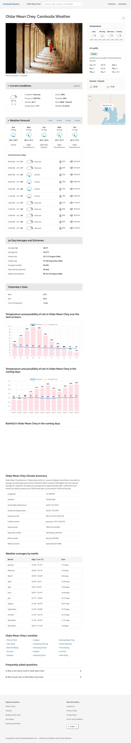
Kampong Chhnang (40, 644)
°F (15, 104)
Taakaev (36, 640)
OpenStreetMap (115, 124)
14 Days (68, 120)
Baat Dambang (12, 647)
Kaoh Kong (63, 655)
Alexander (15, 76)
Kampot (36, 651)
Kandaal (10, 655)
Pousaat (10, 651)
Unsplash (24, 76)
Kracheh (62, 651)
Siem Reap (11, 644)
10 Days (59, 120)
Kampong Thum (39, 655)
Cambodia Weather (11, 4)
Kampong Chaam (40, 647)
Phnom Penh (12, 640)
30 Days (77, 120)
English (72, 726)
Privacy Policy (72, 711)
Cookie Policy (72, 715)
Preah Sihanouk (65, 644)
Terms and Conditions (75, 719)
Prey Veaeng (64, 647)
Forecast (112, 4)
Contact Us (71, 706)
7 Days (50, 120)
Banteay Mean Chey (67, 640)
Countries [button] (122, 4)
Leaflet (107, 124)
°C (12, 104)
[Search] (81, 4)
